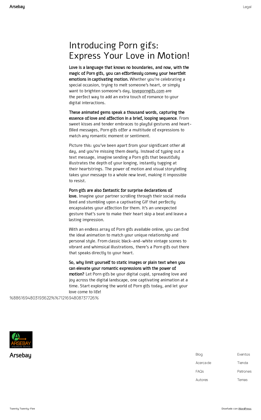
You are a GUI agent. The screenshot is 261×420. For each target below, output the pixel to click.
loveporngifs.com (148, 91)
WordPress (244, 408)
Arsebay (17, 7)
